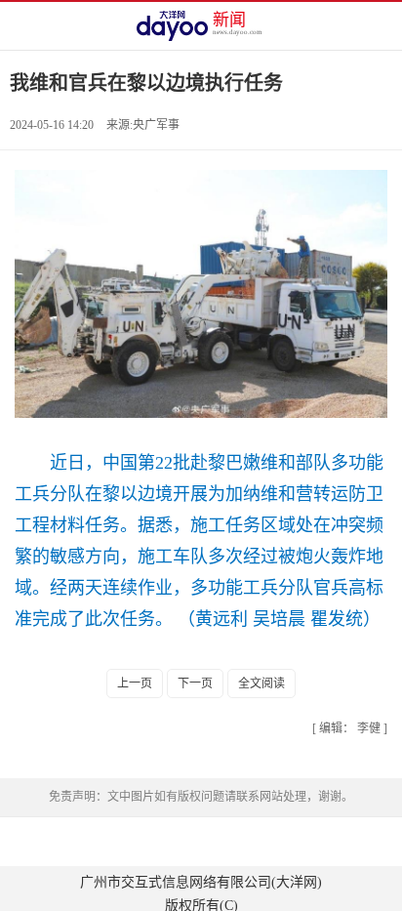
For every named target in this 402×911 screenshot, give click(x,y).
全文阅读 (261, 683)
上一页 (134, 683)
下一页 (195, 683)
